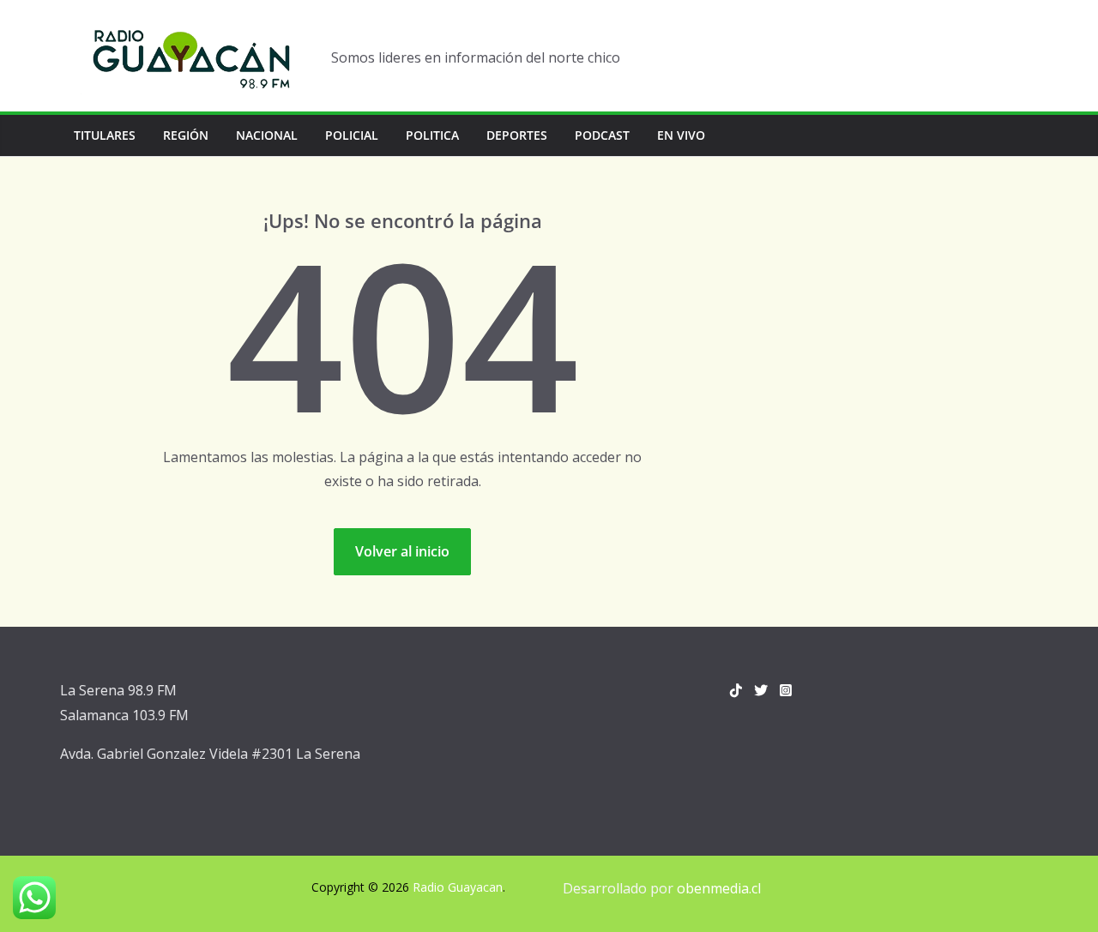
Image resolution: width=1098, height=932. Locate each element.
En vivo (681, 135)
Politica (432, 135)
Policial (351, 135)
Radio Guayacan (458, 887)
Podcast (602, 135)
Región (185, 135)
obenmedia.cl (719, 888)
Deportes (516, 135)
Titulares (105, 135)
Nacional (267, 135)
